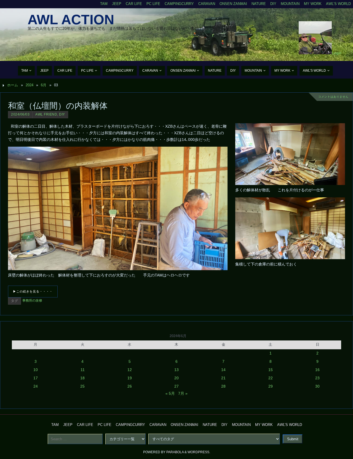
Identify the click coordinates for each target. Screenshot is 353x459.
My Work (313, 4)
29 (270, 386)
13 (176, 369)
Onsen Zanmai (233, 4)
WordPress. (199, 452)
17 (35, 378)
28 (223, 386)
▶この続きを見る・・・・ (33, 291)
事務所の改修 (32, 300)
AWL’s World (338, 4)
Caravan (206, 4)
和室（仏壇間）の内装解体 (58, 105)
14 (223, 369)
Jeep (116, 4)
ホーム (12, 85)
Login (336, 53)
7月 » (183, 393)
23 (317, 378)
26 (129, 386)
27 (176, 386)
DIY (273, 4)
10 (35, 369)
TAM (104, 4)
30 (317, 386)
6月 (43, 85)
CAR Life (134, 4)
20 (176, 378)
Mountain (290, 4)
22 (270, 378)
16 (317, 369)
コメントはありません (333, 96)
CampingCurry (179, 4)
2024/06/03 (20, 114)
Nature (259, 4)
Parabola (175, 452)
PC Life (153, 4)
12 (129, 369)
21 (223, 378)
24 (35, 386)
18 (82, 378)
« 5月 (170, 393)
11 (83, 369)
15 (270, 369)
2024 (29, 85)
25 (82, 386)
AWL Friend (46, 114)
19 (129, 378)
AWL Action (71, 19)
